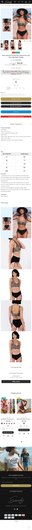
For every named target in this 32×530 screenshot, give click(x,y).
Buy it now (16, 111)
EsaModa (8, 2)
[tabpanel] (8, 418)
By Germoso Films (22, 505)
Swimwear (8, 417)
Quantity (3, 92)
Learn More (18, 73)
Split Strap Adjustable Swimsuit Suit (8, 419)
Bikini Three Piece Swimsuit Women (24, 419)
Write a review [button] (16, 381)
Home (3, 5)
